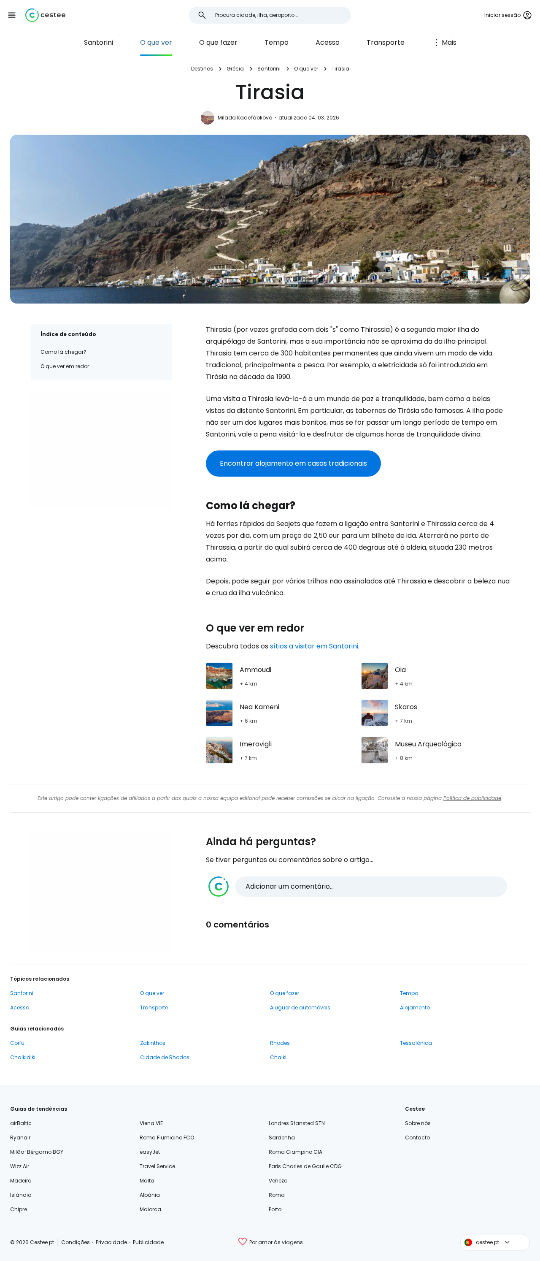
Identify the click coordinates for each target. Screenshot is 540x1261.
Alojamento (415, 1007)
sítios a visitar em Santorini (314, 646)
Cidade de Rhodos (164, 1057)
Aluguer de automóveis (300, 1007)
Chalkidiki (22, 1057)
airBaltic (21, 1123)
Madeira (21, 1180)
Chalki (278, 1057)
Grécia (235, 68)
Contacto (417, 1137)
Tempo (277, 42)
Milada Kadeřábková (245, 117)
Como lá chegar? (63, 351)
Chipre (18, 1209)
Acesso (328, 42)
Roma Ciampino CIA (295, 1151)
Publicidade (148, 1242)
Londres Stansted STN (297, 1123)
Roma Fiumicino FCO (167, 1137)
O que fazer (218, 42)
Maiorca (150, 1209)
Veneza (278, 1180)
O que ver (156, 42)
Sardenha (282, 1137)
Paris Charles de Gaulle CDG (305, 1166)
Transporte (386, 42)
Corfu (17, 1043)
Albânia (150, 1195)
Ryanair (20, 1137)
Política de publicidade (472, 798)
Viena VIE (151, 1123)
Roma (277, 1195)
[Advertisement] (101, 450)
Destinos (202, 68)
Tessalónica (416, 1043)
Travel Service (157, 1166)
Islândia (21, 1195)
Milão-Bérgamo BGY (36, 1151)
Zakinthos (152, 1043)
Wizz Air (19, 1166)
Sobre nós (418, 1123)
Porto (275, 1209)
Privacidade (111, 1242)
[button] (12, 15)
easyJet (150, 1151)
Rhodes (280, 1043)
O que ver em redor (64, 366)
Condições (75, 1242)
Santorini (98, 42)
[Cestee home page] (45, 15)
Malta (147, 1180)
